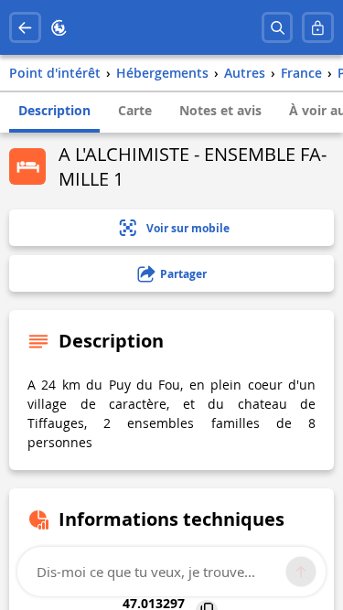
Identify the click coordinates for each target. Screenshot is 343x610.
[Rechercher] (278, 28)
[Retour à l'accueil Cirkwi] (59, 28)
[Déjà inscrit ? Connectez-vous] (318, 28)
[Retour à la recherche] (25, 28)
